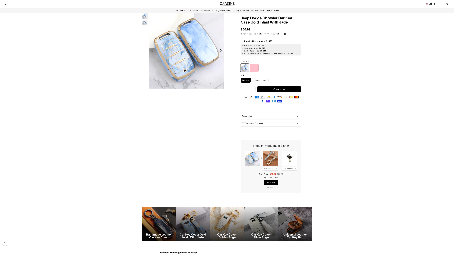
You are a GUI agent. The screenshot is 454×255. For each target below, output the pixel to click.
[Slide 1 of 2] (144, 16)
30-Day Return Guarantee (252, 123)
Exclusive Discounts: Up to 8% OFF (258, 41)
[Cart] (446, 4)
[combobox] (270, 168)
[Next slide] (221, 50)
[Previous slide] (151, 50)
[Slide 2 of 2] (144, 22)
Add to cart (280, 89)
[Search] (5, 4)
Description (247, 116)
